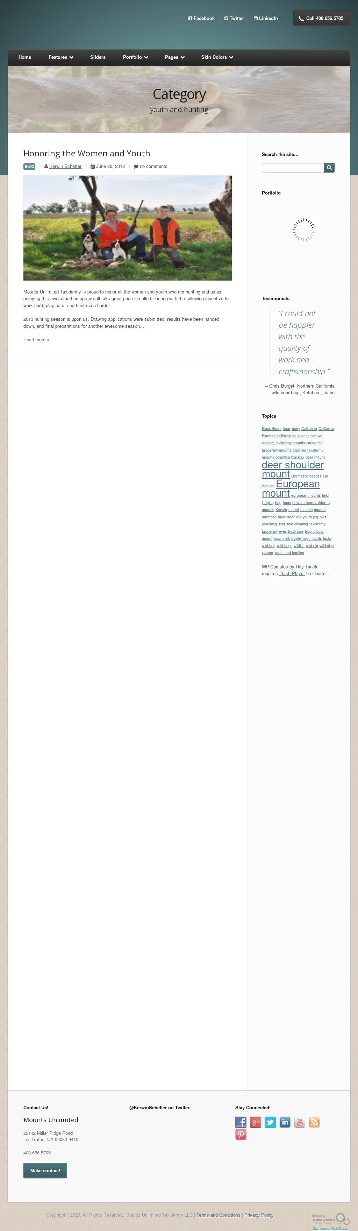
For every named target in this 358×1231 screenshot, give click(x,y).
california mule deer (293, 435)
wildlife (299, 545)
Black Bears (271, 428)
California (309, 428)
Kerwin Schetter (65, 166)
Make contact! (45, 1170)
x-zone (267, 552)
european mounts (306, 495)
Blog (29, 166)
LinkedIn (268, 18)
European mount (291, 487)
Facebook (204, 18)
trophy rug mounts (306, 538)
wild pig (312, 545)
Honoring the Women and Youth (86, 153)
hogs (287, 502)
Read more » (36, 339)
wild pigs (327, 545)
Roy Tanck (306, 566)
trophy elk (282, 538)
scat (281, 523)
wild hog (268, 545)
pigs (323, 516)
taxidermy (317, 523)
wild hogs (284, 545)
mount (293, 509)
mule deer (286, 516)
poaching (269, 523)
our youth (304, 516)
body (296, 428)
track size (295, 531)
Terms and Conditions (218, 1215)
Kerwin (281, 509)
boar (287, 428)
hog (278, 502)
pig (315, 516)
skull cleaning (297, 523)
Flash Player (292, 573)
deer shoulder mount (293, 469)
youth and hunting (289, 552)
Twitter (237, 18)
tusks (327, 538)
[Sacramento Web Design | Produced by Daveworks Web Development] (331, 1218)
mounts (306, 509)
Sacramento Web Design (331, 1228)
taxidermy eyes (274, 531)
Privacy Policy (259, 1215)
